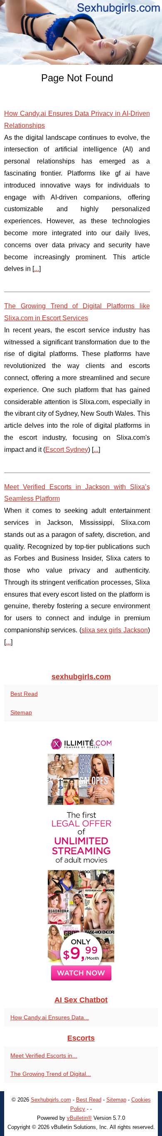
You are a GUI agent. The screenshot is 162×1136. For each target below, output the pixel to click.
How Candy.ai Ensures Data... (49, 1017)
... (36, 268)
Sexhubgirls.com (51, 1100)
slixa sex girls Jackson (114, 630)
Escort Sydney (66, 449)
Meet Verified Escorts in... (43, 1055)
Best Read (24, 693)
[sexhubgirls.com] (81, 32)
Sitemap (21, 712)
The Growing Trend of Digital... (50, 1073)
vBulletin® (79, 1118)
